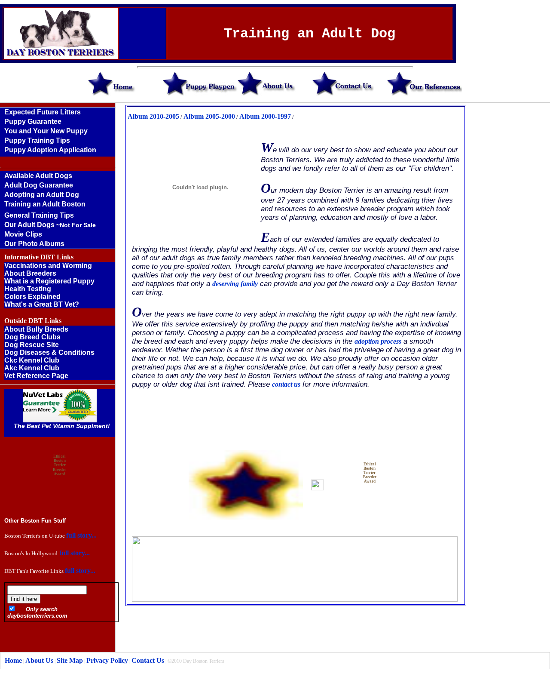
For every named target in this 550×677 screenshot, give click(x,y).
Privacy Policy (107, 660)
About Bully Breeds (36, 329)
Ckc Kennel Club (31, 360)
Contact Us (147, 660)
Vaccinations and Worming (48, 265)
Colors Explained (32, 296)
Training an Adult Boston (45, 204)
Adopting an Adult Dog (41, 194)
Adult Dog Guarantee (38, 185)
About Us (38, 660)
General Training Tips (39, 215)
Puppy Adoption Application (50, 150)
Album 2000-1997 (265, 116)
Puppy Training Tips (37, 140)
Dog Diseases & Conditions (49, 352)
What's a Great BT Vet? (41, 304)
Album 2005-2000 (209, 116)
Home (13, 660)
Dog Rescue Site (31, 344)
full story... (81, 535)
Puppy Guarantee (32, 121)
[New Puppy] (57, 156)
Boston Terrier (60, 463)
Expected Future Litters (42, 112)
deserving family (235, 283)
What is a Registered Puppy (49, 281)
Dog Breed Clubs (32, 337)
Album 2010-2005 (153, 116)
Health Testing (27, 288)
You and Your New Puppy (46, 131)
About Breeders (30, 273)
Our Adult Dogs (50, 224)
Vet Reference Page (36, 375)
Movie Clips (23, 234)
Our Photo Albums (34, 243)
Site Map (70, 660)
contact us (286, 384)
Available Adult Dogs (38, 175)
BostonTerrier (370, 470)
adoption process (377, 341)
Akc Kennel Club (31, 368)
